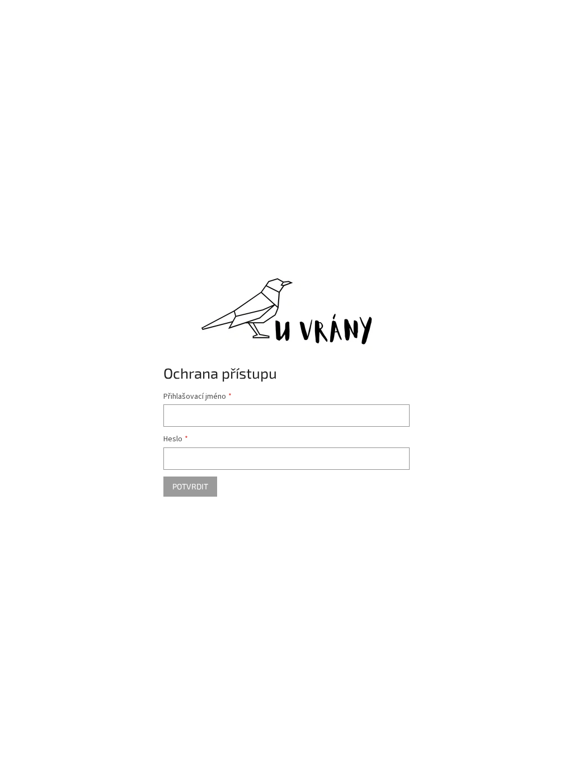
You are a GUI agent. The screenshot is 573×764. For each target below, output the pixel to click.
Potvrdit (190, 486)
